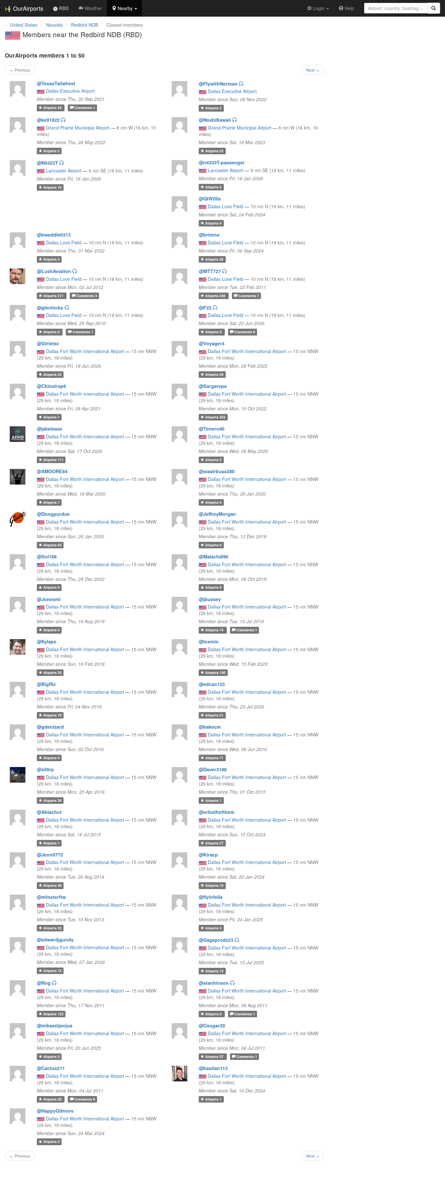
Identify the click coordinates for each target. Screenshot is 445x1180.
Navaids (54, 24)
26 (52, 800)
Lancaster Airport (63, 170)
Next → (312, 70)
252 (215, 417)
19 (52, 187)
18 (52, 715)
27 (214, 843)
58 (214, 374)
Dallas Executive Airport (70, 91)
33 (52, 672)
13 (214, 970)
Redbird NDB (84, 24)
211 (54, 295)
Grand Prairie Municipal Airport (77, 127)
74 (214, 629)
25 (214, 150)
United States (23, 24)
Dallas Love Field (225, 206)
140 (215, 672)
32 (214, 259)
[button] (124, 8)
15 (52, 970)
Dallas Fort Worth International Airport (85, 351)
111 (53, 459)
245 (215, 295)
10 (214, 885)
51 (214, 715)
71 (214, 757)
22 (52, 374)
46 (52, 885)
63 (52, 544)
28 (53, 1099)
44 (53, 107)
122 (53, 1013)
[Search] (433, 8)
